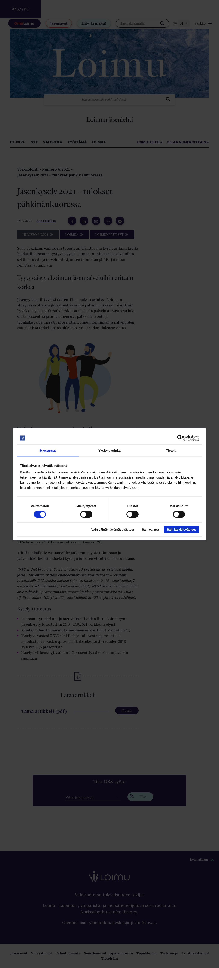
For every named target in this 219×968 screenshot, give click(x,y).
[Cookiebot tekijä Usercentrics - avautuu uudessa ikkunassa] (180, 438)
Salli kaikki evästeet (181, 529)
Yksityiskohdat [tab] (109, 450)
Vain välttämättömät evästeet (112, 529)
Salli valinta (150, 529)
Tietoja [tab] (171, 450)
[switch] (86, 514)
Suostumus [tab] (47, 450)
